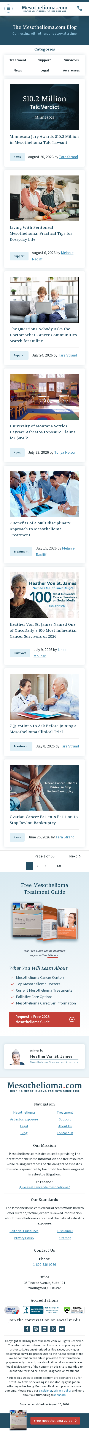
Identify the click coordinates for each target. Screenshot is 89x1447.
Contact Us (65, 1133)
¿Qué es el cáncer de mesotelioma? (44, 1187)
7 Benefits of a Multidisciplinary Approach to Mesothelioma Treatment (40, 529)
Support (19, 256)
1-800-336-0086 (44, 1264)
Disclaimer (65, 1231)
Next (73, 856)
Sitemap (65, 1238)
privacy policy (63, 1391)
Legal (24, 1126)
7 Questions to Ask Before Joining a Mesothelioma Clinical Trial (43, 729)
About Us (65, 1126)
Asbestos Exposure (24, 1119)
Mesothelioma (24, 1112)
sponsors (59, 1395)
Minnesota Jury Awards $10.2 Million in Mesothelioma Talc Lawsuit (44, 140)
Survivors (20, 653)
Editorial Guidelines (24, 1231)
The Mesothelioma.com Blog (45, 28)
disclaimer (45, 1391)
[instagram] (36, 1329)
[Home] (44, 1087)
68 (59, 866)
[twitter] (53, 1329)
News (17, 157)
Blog (24, 1133)
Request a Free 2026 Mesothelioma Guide (33, 1019)
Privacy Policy (24, 1238)
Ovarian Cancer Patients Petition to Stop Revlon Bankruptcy (44, 820)
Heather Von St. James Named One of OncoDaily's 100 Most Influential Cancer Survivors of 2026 (43, 631)
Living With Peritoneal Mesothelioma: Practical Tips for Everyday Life (41, 234)
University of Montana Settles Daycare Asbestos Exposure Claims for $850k (43, 432)
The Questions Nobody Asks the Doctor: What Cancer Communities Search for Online (43, 335)
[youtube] (62, 1329)
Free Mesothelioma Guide (53, 1420)
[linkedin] (44, 1329)
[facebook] (27, 1329)
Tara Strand (68, 157)
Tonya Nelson (65, 452)
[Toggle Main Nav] (8, 8)
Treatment (21, 552)
